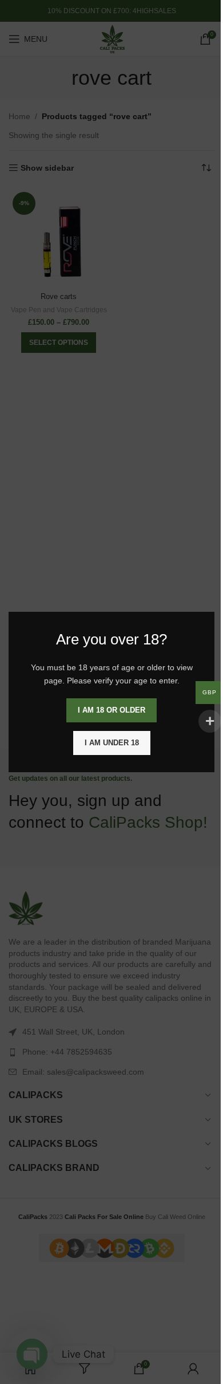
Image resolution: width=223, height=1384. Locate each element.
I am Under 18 (112, 742)
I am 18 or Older (111, 710)
